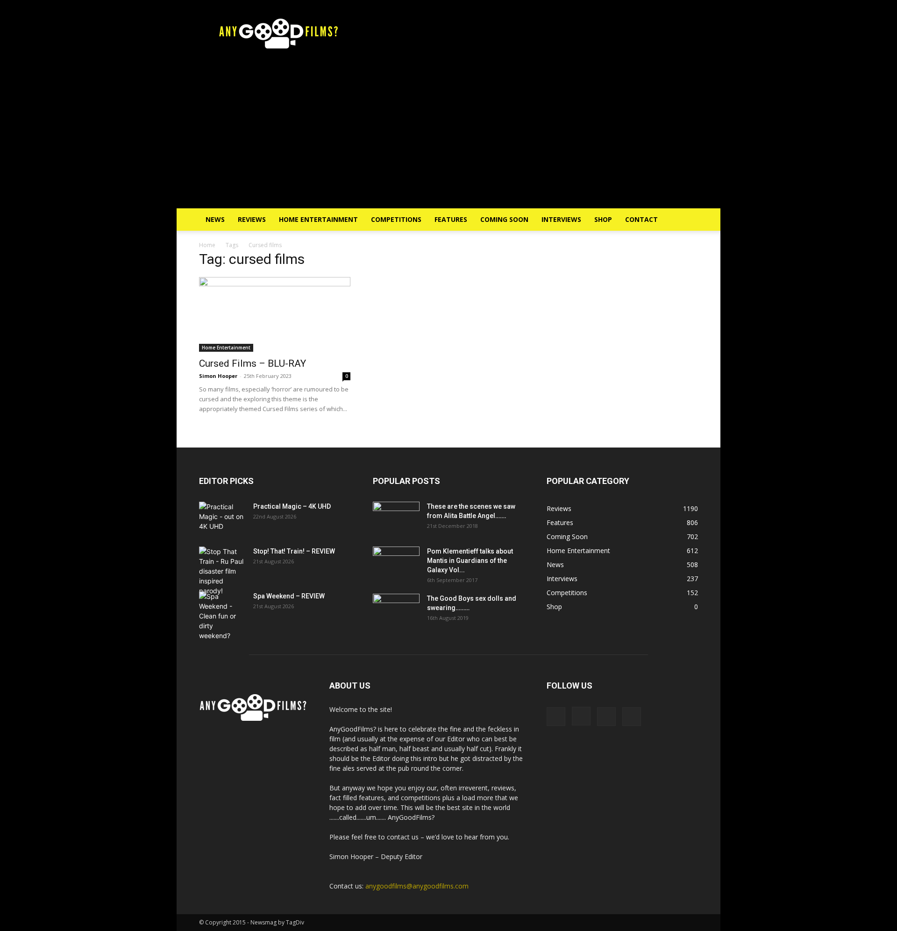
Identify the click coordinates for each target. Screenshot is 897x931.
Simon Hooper (218, 375)
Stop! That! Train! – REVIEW (294, 551)
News (215, 219)
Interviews (561, 219)
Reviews (252, 219)
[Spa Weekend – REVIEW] (222, 615)
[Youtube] (631, 716)
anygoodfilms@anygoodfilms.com (417, 885)
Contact (641, 219)
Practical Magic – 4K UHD (292, 506)
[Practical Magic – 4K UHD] (222, 518)
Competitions (396, 219)
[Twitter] (606, 716)
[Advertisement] (448, 138)
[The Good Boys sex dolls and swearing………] (396, 610)
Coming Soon (504, 219)
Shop (603, 219)
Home (207, 245)
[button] (687, 220)
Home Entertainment (318, 219)
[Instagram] (581, 716)
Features (450, 219)
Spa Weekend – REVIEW (289, 596)
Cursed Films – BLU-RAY (252, 363)
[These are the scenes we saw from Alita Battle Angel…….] (396, 518)
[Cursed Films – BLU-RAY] (274, 314)
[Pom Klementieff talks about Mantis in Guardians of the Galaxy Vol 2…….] (396, 563)
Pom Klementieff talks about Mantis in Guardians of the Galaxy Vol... (470, 560)
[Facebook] (556, 716)
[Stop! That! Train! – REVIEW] (222, 571)
